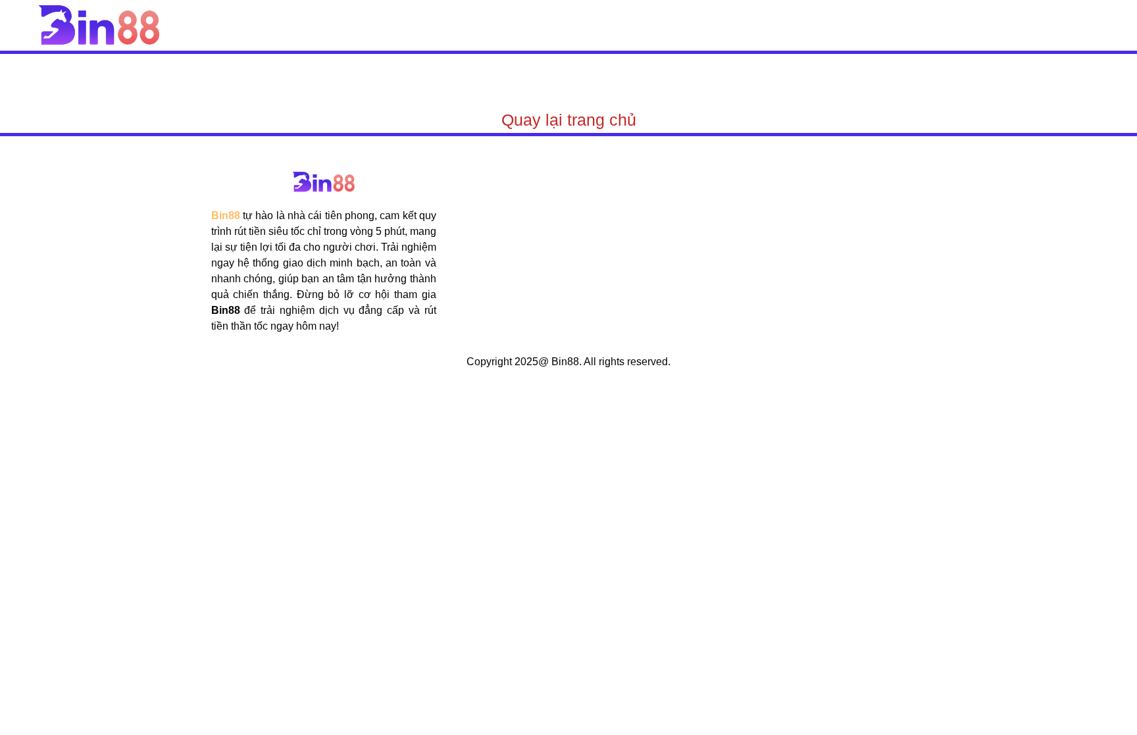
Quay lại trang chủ (568, 120)
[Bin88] (98, 24)
